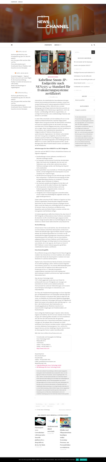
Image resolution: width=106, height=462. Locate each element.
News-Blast (22, 51)
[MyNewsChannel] (53, 22)
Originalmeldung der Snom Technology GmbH (48, 365)
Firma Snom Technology (43, 409)
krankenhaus (52, 404)
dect (46, 404)
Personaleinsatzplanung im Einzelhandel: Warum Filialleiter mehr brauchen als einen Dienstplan (21, 66)
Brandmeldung (39, 404)
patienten (38, 406)
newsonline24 (22, 92)
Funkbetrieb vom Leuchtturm (82, 86)
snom (43, 406)
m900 (62, 404)
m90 (58, 404)
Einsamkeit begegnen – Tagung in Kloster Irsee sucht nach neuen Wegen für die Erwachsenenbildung (21, 78)
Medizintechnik (53, 77)
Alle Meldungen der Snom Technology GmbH (48, 367)
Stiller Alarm (50, 406)
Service (20, 2)
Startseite (14, 2)
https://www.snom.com (43, 348)
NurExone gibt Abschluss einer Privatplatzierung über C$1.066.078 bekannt (20, 56)
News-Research (22, 73)
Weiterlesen (83, 459)
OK (77, 459)
